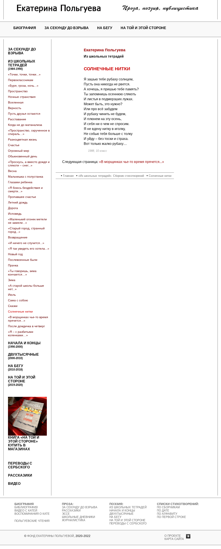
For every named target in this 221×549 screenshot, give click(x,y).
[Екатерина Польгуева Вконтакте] (188, 537)
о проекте (172, 535)
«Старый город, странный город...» (26, 230)
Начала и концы (24, 344)
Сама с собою (18, 300)
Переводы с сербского (20, 465)
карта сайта (174, 539)
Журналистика (73, 520)
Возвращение (17, 237)
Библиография (26, 507)
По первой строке (171, 517)
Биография (24, 28)
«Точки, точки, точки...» (24, 74)
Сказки (12, 306)
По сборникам (168, 507)
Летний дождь (18, 202)
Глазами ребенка (20, 182)
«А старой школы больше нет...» (26, 287)
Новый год (15, 254)
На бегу (104, 28)
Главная (68, 175)
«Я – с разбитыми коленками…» (20, 333)
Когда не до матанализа (25, 125)
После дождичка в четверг (26, 326)
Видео (14, 483)
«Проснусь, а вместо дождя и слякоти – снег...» (29, 163)
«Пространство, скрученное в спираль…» (29, 132)
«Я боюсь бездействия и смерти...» (25, 189)
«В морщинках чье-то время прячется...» (28, 318)
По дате (163, 510)
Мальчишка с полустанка (25, 176)
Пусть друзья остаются (24, 113)
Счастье (13, 145)
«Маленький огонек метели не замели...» (27, 220)
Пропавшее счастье (22, 197)
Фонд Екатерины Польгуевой (50, 536)
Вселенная (16, 102)
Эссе (66, 513)
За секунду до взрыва (66, 28)
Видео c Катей (25, 510)
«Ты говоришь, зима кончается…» (22, 272)
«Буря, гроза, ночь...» (23, 85)
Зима (11, 280)
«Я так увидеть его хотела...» (28, 248)
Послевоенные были (22, 259)
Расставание (17, 119)
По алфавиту (167, 513)
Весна (12, 171)
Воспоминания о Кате (32, 513)
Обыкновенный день (22, 156)
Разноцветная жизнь (22, 139)
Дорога (13, 208)
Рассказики (20, 475)
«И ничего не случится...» (26, 243)
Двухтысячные (23, 356)
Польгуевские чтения (31, 520)
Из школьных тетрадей (21, 64)
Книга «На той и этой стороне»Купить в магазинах (23, 443)
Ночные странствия (22, 97)
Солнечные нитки (20, 311)
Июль (12, 294)
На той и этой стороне (143, 28)
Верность (14, 108)
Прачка (13, 265)
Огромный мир (18, 150)
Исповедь (15, 213)
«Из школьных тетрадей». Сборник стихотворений (111, 175)
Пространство (18, 91)
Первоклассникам (20, 80)
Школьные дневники (78, 517)
